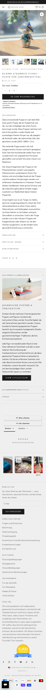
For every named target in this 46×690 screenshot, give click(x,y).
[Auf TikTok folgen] (26, 662)
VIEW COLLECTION (16, 378)
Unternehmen (8, 595)
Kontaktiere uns (9, 549)
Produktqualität (9, 536)
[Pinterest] (16, 258)
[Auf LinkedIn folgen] (32, 662)
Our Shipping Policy (8, 107)
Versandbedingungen (11, 568)
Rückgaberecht (8, 563)
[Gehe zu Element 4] (27, 62)
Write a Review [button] (24, 418)
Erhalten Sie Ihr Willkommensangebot (23, 2)
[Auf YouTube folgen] (21, 662)
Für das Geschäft (9, 583)
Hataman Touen (10, 69)
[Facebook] (10, 258)
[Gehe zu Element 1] (5, 62)
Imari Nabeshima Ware (32, 69)
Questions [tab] (21, 428)
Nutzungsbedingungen (12, 559)
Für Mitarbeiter (8, 587)
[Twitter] (13, 258)
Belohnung (7, 527)
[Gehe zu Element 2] (12, 62)
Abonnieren (13, 511)
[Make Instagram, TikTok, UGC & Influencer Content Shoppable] (38, 475)
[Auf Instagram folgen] (9, 662)
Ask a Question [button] (24, 423)
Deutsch (22, 671)
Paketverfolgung (9, 532)
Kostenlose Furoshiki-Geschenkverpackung (21, 540)
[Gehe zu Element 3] (20, 62)
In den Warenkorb (23, 97)
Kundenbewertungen (11, 544)
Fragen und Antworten (12, 523)
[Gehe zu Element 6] (41, 62)
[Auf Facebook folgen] (3, 662)
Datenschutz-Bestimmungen (14, 572)
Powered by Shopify (32, 675)
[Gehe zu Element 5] (34, 62)
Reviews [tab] (8, 428)
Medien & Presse (9, 591)
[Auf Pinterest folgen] (15, 662)
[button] (23, 464)
